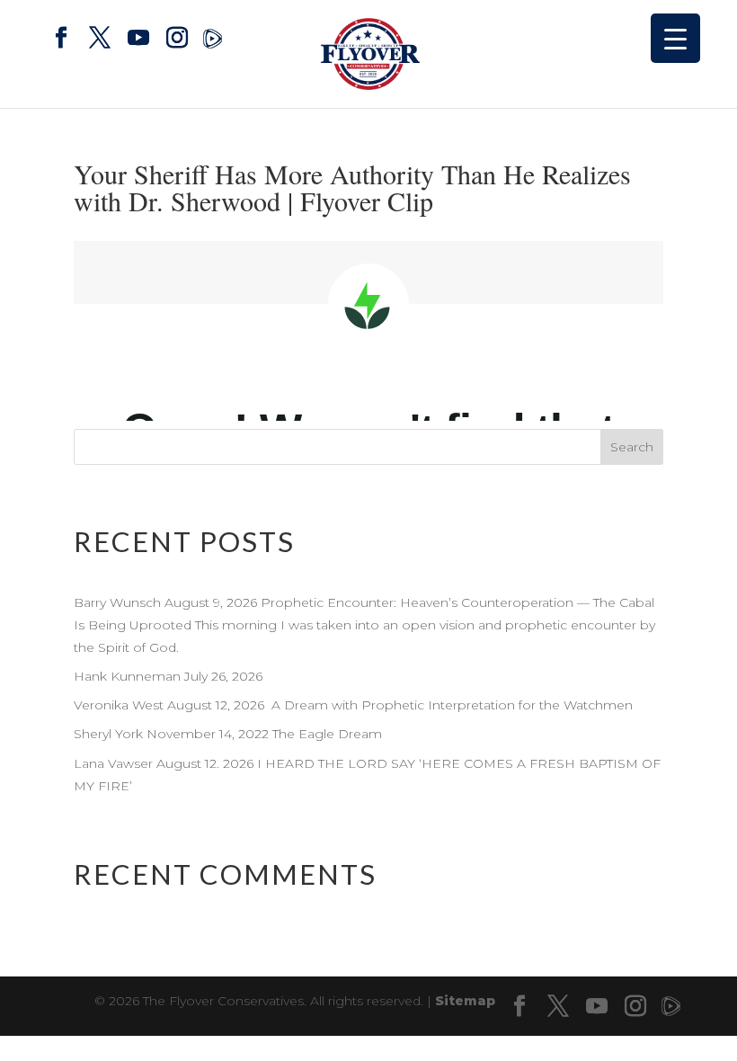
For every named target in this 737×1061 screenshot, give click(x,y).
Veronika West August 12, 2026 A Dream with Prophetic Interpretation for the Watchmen (353, 705)
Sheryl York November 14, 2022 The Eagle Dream (230, 734)
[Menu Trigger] (675, 38)
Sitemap (465, 1001)
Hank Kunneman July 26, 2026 (168, 676)
